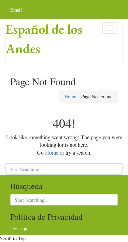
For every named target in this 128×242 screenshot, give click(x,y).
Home (70, 96)
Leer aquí (19, 228)
